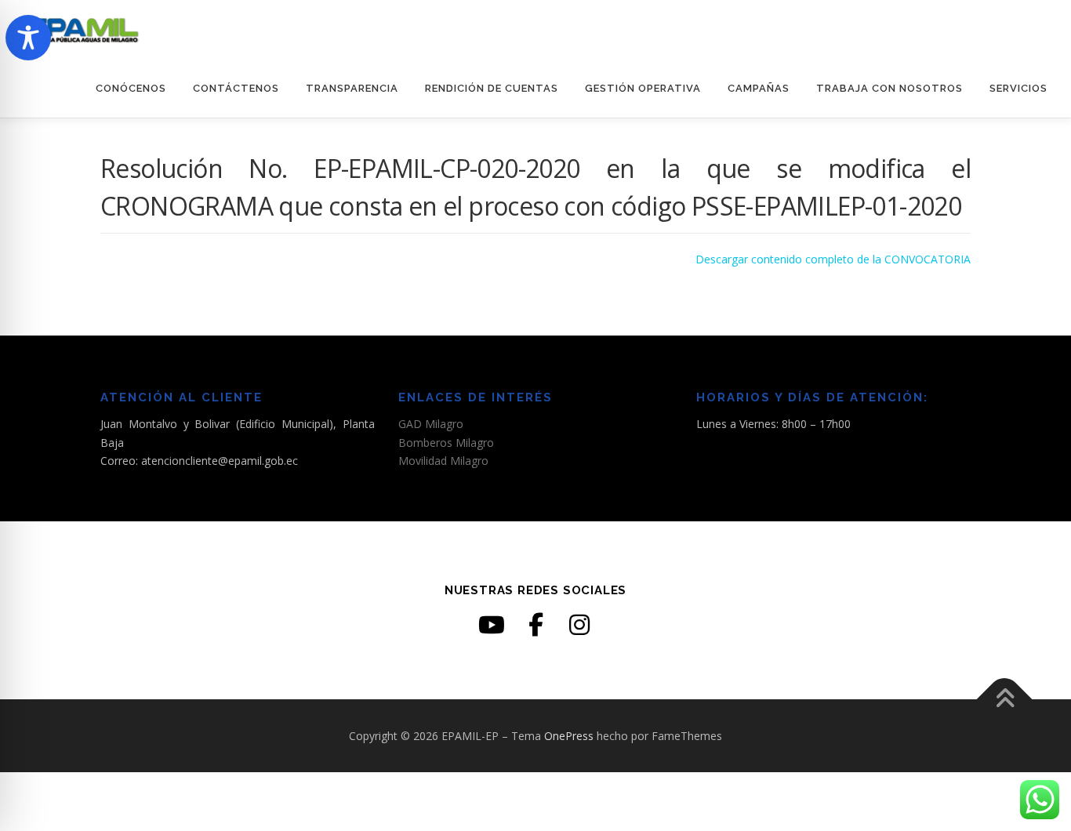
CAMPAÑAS (759, 88)
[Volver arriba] (1005, 699)
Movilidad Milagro (443, 460)
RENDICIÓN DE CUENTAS (491, 88)
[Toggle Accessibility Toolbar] (28, 37)
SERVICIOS (1018, 88)
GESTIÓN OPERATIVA (643, 88)
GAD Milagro (430, 423)
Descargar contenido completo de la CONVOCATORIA (833, 259)
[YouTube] (491, 625)
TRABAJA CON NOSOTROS (889, 88)
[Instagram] (579, 625)
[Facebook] (535, 625)
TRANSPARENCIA (352, 88)
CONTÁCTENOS (236, 88)
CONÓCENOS (131, 88)
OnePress (569, 735)
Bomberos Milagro (446, 442)
